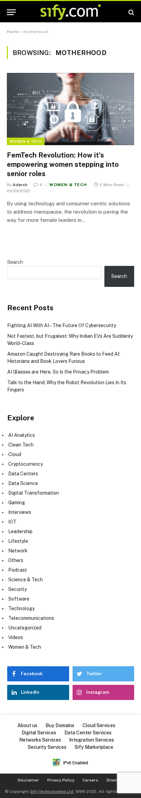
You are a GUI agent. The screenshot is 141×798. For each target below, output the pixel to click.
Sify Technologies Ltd (51, 791)
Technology (21, 608)
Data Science (23, 483)
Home (13, 31)
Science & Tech (25, 579)
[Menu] (11, 12)
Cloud (14, 454)
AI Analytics (21, 435)
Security (17, 589)
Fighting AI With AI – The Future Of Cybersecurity (61, 325)
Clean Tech (21, 444)
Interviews (19, 512)
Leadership (20, 531)
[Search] (130, 12)
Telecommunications (31, 618)
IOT (12, 522)
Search (15, 262)
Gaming (16, 502)
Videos (15, 637)
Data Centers (23, 473)
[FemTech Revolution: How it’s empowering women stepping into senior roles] (70, 109)
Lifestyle (18, 541)
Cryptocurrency (25, 464)
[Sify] (70, 12)
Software (18, 599)
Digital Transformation (33, 493)
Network (18, 550)
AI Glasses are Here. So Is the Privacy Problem (58, 372)
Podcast (17, 570)
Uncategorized (24, 627)
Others (15, 560)
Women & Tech (26, 141)
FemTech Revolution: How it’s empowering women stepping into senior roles (63, 164)
